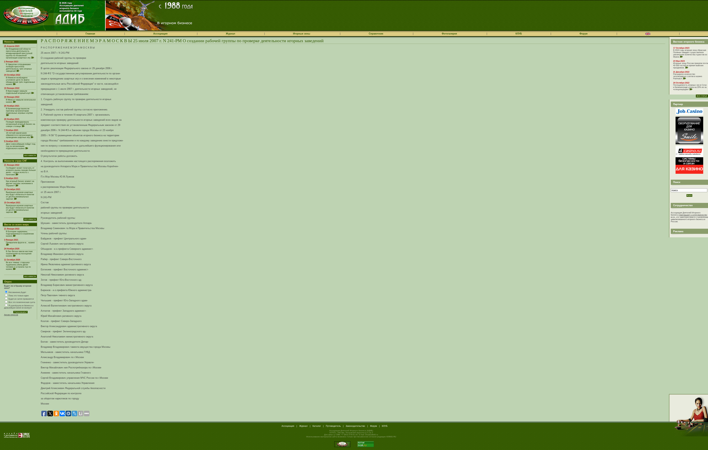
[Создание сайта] (17, 435)
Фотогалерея (449, 33)
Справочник (376, 33)
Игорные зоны (301, 33)
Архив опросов (11, 315)
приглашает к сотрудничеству (693, 215)
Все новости (30, 155)
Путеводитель (333, 426)
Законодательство (355, 426)
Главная (90, 33)
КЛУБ (519, 33)
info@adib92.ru (371, 435)
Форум (583, 33)
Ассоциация (160, 33)
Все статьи (702, 96)
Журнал (230, 33)
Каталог (317, 426)
